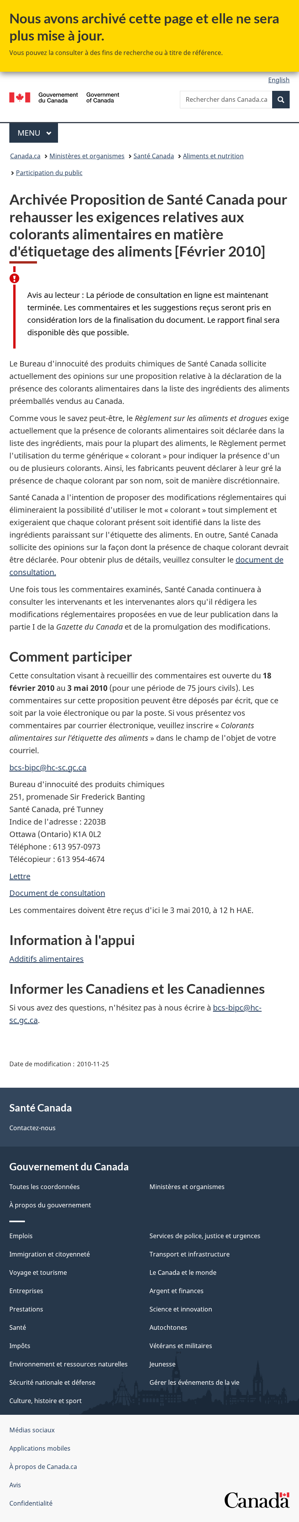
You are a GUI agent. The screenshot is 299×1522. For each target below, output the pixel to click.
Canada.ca (25, 156)
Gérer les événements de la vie (194, 1382)
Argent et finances (177, 1291)
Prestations (26, 1309)
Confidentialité (31, 1503)
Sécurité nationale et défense (52, 1382)
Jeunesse (163, 1364)
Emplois (21, 1236)
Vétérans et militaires (181, 1345)
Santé (17, 1327)
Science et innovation (181, 1309)
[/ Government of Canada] (64, 96)
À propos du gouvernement (50, 1205)
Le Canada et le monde (183, 1272)
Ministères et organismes (87, 156)
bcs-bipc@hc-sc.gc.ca (47, 767)
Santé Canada (154, 156)
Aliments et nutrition (213, 156)
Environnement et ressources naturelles (68, 1364)
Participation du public (49, 172)
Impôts (19, 1345)
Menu (38, 132)
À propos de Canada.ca (43, 1466)
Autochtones (168, 1327)
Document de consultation (57, 893)
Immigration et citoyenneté (49, 1254)
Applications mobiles (39, 1448)
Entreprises (26, 1291)
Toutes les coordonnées (44, 1186)
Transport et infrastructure (190, 1254)
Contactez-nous (32, 1128)
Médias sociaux (32, 1430)
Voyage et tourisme (38, 1272)
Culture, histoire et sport (45, 1400)
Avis (15, 1485)
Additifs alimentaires (46, 959)
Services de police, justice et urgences (205, 1236)
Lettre (19, 876)
